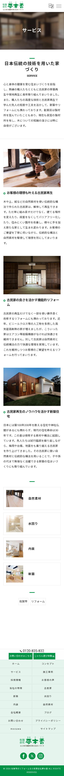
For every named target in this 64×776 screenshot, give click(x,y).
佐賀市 (23, 601)
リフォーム (38, 601)
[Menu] (59, 6)
